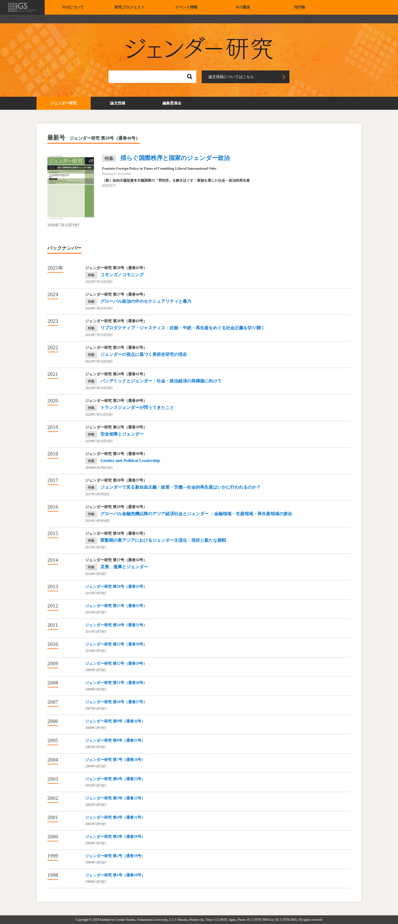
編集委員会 (171, 103)
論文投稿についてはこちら (231, 77)
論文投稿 (117, 103)
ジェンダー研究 (63, 103)
